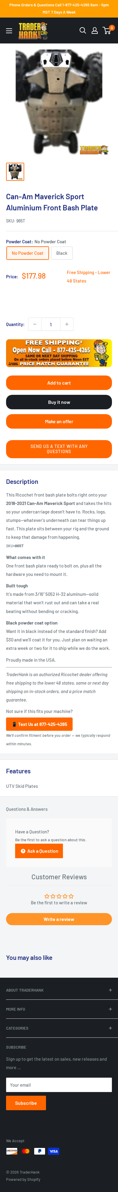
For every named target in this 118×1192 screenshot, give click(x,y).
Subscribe (26, 1103)
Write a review (59, 919)
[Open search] (83, 30)
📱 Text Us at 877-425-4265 (39, 724)
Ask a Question (42, 851)
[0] (107, 30)
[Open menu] (9, 30)
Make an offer (59, 421)
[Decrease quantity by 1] (34, 324)
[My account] (95, 30)
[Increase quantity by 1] (67, 324)
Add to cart (59, 382)
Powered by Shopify (23, 1179)
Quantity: (15, 324)
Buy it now (59, 402)
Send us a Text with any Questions (59, 449)
